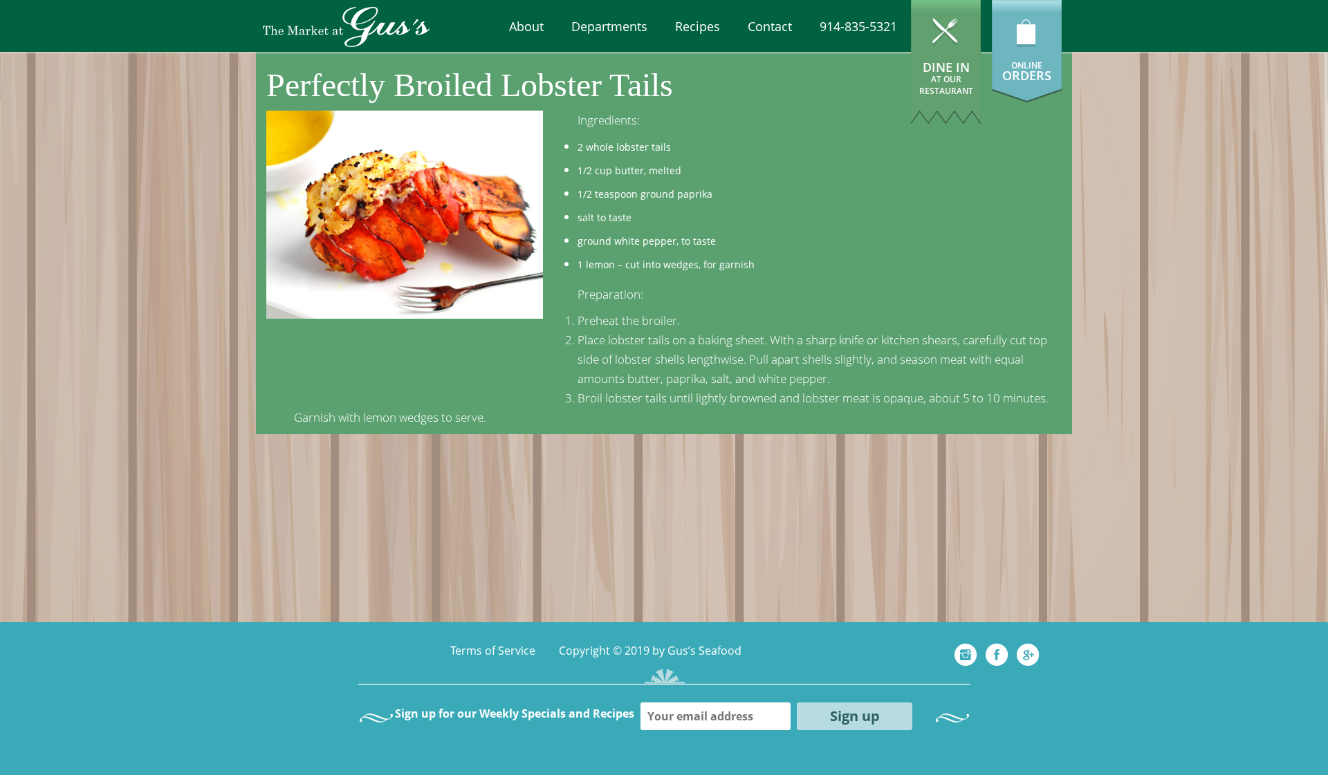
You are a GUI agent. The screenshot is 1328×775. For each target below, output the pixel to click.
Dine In (946, 78)
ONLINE (1026, 65)
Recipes (697, 26)
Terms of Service (492, 650)
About (526, 26)
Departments (609, 26)
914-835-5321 (858, 26)
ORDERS (1026, 75)
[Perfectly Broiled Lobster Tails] (404, 213)
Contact (770, 26)
